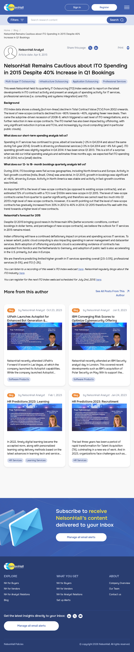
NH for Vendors (12, 588)
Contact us (115, 594)
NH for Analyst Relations (17, 594)
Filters (14, 20)
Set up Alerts (63, 600)
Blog (16, 30)
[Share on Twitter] (90, 48)
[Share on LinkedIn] (96, 48)
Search (114, 20)
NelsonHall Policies (13, 644)
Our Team (114, 588)
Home (7, 30)
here (98, 279)
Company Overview (119, 583)
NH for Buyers (11, 583)
